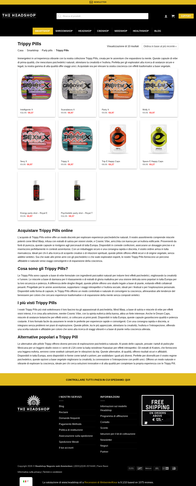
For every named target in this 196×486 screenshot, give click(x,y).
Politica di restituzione (71, 430)
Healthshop (141, 31)
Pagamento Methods (70, 424)
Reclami (63, 412)
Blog (157, 31)
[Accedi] (166, 16)
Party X (105, 109)
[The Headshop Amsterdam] (19, 15)
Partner (104, 451)
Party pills (47, 50)
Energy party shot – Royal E (33, 213)
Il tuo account (66, 447)
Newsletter (106, 440)
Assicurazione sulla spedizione (76, 436)
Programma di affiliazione (114, 416)
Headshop (84, 31)
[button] (173, 16)
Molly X (146, 109)
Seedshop (120, 31)
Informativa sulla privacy (29, 472)
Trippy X (65, 161)
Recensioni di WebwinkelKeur (100, 482)
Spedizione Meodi (69, 442)
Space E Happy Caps (153, 161)
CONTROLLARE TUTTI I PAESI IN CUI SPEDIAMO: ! (98, 380)
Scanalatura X (68, 109)
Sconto (104, 428)
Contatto (104, 422)
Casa (20, 50)
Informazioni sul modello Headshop (113, 408)
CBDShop (103, 31)
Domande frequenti (69, 418)
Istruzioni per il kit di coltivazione (117, 434)
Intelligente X (26, 109)
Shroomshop (64, 31)
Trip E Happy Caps (111, 161)
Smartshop (42, 31)
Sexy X (23, 161)
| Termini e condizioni (51, 472)
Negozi (104, 445)
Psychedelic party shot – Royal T (77, 213)
